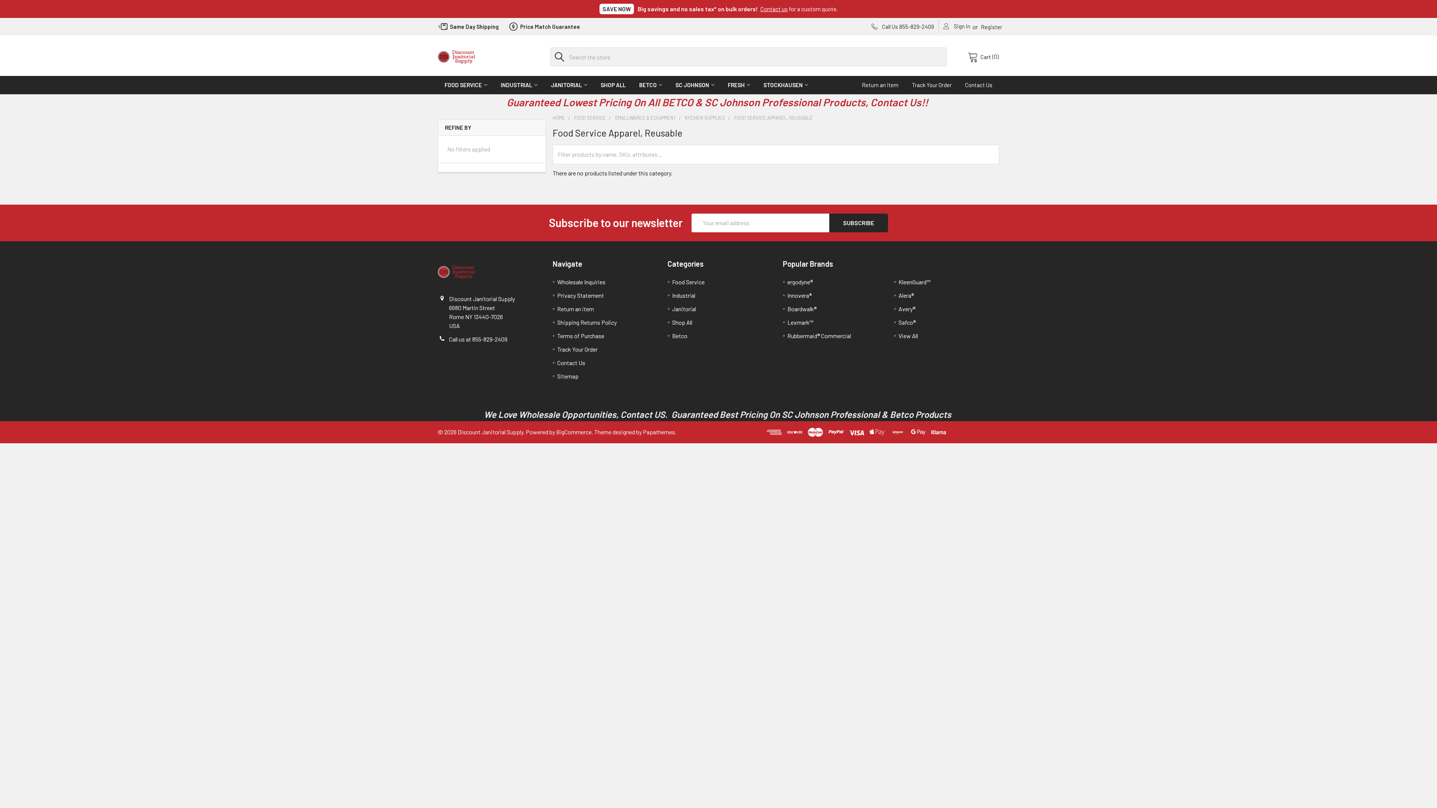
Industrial (516, 85)
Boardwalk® (802, 308)
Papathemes (659, 431)
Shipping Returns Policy (587, 322)
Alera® (906, 295)
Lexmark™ (800, 322)
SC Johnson (692, 85)
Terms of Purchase (580, 335)
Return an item (880, 85)
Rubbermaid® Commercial (819, 335)
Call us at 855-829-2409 (478, 339)
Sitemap (568, 376)
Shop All (613, 85)
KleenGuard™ (914, 281)
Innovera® (799, 295)
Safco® (907, 322)
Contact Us (978, 85)
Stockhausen (783, 85)
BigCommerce (574, 431)
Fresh (736, 85)
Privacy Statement (580, 295)
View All (908, 335)
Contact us (774, 8)
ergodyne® (800, 281)
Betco (648, 85)
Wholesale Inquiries (581, 281)
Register (991, 27)
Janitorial (566, 85)
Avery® (906, 308)
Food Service (463, 85)
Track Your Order (932, 85)
